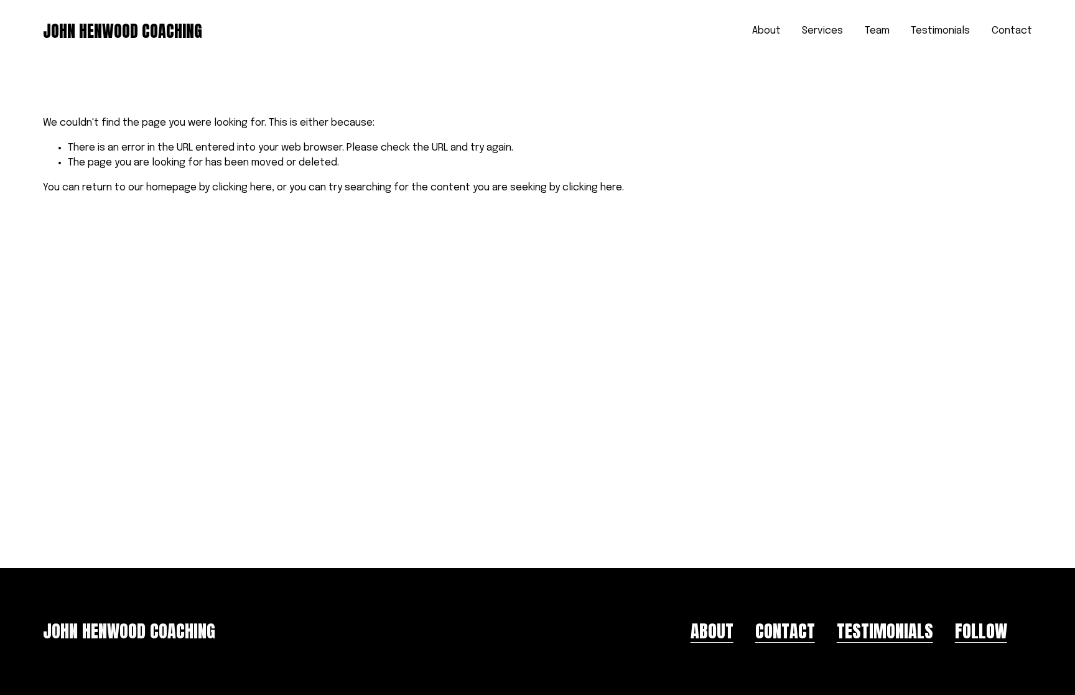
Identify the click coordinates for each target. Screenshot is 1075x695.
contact (785, 631)
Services (822, 31)
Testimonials (940, 31)
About (766, 31)
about (712, 631)
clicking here (242, 187)
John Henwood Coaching (122, 31)
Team (877, 31)
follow (981, 631)
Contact (1012, 31)
